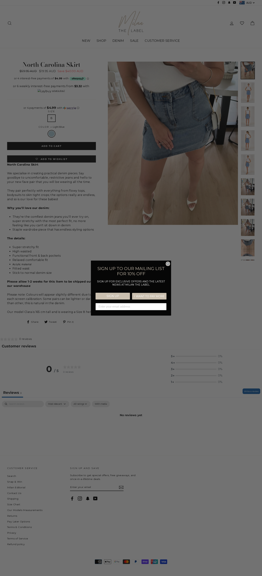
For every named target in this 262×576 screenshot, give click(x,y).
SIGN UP (113, 296)
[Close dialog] (168, 264)
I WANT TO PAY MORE (149, 296)
